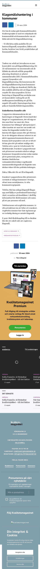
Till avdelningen (31, 349)
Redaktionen (9, 466)
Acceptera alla (20, 552)
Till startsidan (20, 266)
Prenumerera (20, 327)
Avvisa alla (20, 564)
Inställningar (20, 558)
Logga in (20, 335)
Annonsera (31, 466)
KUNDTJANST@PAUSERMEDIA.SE (24, 451)
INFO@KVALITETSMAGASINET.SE (25, 454)
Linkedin (20, 517)
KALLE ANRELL (20, 443)
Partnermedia (20, 466)
